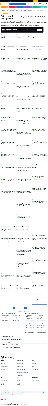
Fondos (38, 396)
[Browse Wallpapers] (7, 7)
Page (40, 307)
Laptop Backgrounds (20, 370)
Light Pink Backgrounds (29, 332)
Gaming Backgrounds (29, 318)
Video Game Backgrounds (30, 325)
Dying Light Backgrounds (29, 327)
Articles (2, 370)
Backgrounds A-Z (4, 380)
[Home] (1, 12)
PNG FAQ (18, 384)
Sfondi (34, 396)
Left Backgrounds (28, 329)
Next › (25, 307)
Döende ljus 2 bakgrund (31, 392)
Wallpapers (4, 6)
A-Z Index (2, 362)
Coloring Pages (42, 7)
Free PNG (35, 6)
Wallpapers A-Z (3, 378)
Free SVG (27, 6)
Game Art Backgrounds (29, 321)
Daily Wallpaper (3, 369)
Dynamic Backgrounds (41, 325)
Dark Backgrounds (16, 317)
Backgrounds (11, 6)
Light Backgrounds (40, 315)
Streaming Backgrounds (41, 332)
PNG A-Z (2, 384)
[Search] (43, 4)
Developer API (34, 381)
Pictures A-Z (3, 381)
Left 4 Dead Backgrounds (41, 329)
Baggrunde (10, 396)
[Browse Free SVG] (31, 7)
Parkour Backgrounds (5, 315)
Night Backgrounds (4, 320)
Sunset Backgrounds (16, 315)
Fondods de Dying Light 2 (17, 394)
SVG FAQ (18, 383)
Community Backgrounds (41, 330)
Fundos (29, 396)
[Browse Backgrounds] (16, 7)
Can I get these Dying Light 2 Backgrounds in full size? (12, 342)
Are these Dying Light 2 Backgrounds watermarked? (12, 347)
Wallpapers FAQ (19, 378)
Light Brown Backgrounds (41, 320)
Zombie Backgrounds (29, 323)
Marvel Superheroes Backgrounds (22, 372)
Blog (33, 378)
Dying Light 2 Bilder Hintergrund (18, 392)
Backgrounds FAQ (20, 380)
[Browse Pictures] (24, 7)
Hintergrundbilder (17, 396)
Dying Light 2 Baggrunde (6, 392)
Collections (3, 363)
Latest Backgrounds (4, 366)
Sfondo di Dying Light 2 (6, 394)
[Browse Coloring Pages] (46, 7)
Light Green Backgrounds (41, 323)
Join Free (23, 3)
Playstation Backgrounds (5, 318)
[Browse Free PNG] (39, 7)
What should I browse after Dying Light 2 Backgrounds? (12, 344)
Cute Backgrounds (20, 375)
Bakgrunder (24, 396)
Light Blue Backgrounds (29, 330)
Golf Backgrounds (20, 366)
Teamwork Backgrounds (29, 320)
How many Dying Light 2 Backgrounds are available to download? (14, 339)
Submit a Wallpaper (35, 380)
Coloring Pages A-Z (4, 386)
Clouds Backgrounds (20, 362)
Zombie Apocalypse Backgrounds (28, 316)
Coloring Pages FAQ (20, 386)
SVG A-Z (2, 383)
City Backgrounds (16, 320)
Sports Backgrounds (40, 327)
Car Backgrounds (19, 373)
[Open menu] (46, 4)
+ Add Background (14, 3)
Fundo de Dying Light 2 (41, 392)
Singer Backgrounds (20, 363)
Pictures (20, 6)
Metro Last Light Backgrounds (40, 318)
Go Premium (5, 3)
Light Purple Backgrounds (41, 321)
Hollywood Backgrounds (21, 369)
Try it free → (35, 1)
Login (30, 3)
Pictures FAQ (19, 381)
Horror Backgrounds (4, 317)
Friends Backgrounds (16, 318)
